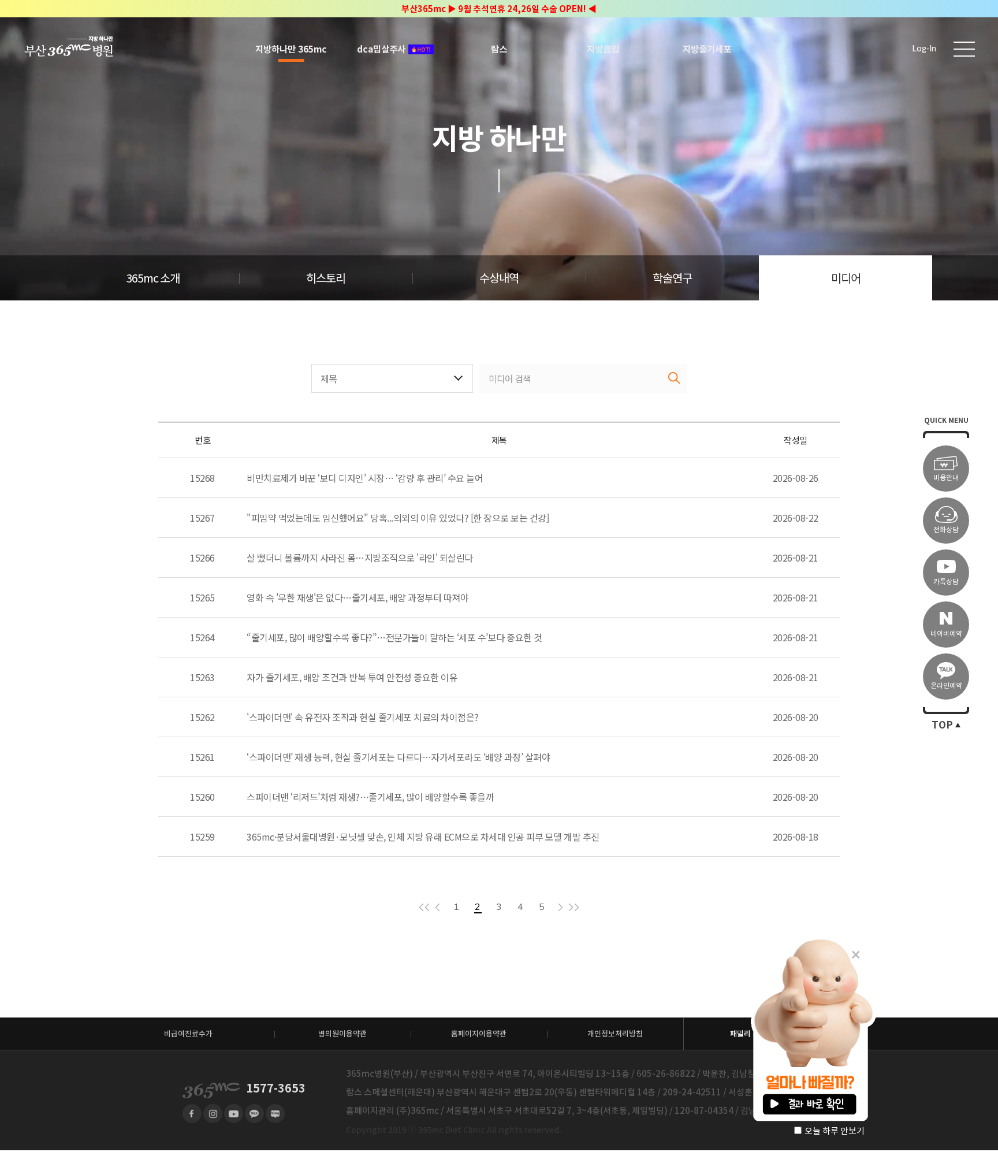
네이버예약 (946, 633)
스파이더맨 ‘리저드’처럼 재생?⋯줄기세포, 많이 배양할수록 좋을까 (370, 797)
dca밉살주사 (381, 49)
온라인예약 (946, 685)
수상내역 (499, 278)
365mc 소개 (153, 278)
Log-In (924, 49)
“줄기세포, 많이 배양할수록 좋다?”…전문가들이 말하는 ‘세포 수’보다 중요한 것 (394, 637)
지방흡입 (603, 49)
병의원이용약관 (342, 1034)
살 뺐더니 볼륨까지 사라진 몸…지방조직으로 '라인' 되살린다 (360, 557)
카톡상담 (946, 581)
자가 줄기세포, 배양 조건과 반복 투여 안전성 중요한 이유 (352, 677)
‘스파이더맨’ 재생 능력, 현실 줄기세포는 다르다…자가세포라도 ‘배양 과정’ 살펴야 (398, 757)
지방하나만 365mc (291, 49)
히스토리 (325, 278)
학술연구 (672, 278)
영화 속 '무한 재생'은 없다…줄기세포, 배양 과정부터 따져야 (357, 597)
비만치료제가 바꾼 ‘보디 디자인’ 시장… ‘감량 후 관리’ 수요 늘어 (365, 478)
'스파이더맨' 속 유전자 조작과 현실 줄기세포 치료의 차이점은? (363, 717)
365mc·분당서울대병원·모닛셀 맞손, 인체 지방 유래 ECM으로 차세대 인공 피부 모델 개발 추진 (423, 836)
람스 (499, 49)
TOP (942, 725)
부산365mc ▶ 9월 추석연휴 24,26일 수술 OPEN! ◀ (499, 8)
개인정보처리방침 (615, 1034)
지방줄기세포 (707, 49)
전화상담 (946, 529)
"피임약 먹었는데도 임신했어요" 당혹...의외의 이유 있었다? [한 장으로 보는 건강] (398, 518)
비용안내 (946, 477)
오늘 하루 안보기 (835, 1130)
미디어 (846, 278)
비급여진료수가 (188, 1034)
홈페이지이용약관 (479, 1034)
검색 (674, 378)
